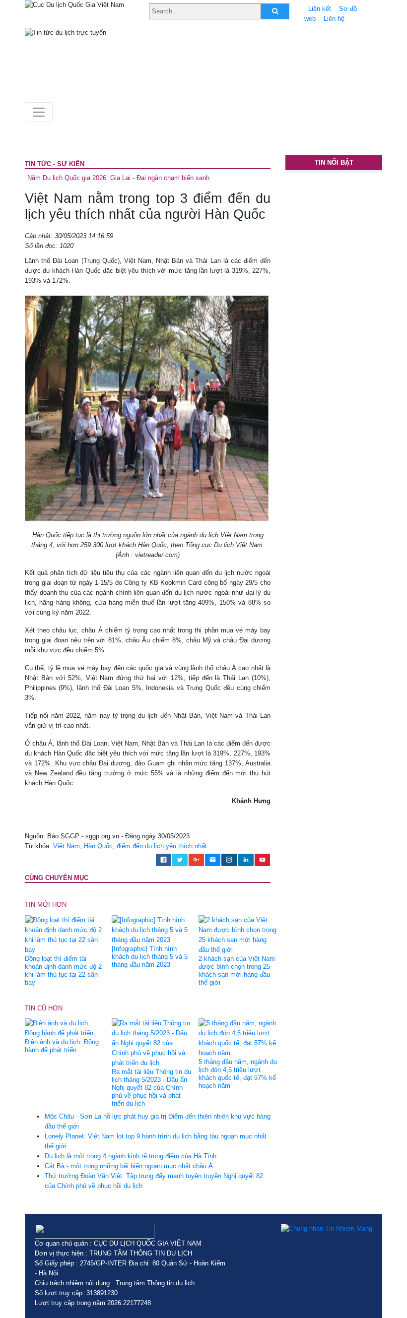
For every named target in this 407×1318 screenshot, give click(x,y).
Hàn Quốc (98, 846)
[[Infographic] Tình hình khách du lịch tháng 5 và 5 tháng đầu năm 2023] (151, 929)
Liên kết (319, 8)
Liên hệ (334, 18)
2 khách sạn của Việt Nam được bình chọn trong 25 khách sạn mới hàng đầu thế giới (237, 970)
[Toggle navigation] (39, 112)
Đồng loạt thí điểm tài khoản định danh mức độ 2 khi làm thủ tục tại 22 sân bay (63, 970)
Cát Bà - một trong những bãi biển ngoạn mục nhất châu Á (129, 1166)
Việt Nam (66, 846)
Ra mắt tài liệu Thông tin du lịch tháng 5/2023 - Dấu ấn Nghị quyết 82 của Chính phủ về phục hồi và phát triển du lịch (151, 1087)
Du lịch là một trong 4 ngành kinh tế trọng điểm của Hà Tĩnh (130, 1156)
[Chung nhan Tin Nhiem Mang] (326, 1229)
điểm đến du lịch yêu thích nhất (162, 846)
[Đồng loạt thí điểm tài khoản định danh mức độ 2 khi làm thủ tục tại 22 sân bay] (64, 934)
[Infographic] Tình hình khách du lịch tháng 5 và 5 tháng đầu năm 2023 (150, 956)
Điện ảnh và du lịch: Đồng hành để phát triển (62, 1046)
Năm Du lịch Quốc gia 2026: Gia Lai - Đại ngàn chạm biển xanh (118, 178)
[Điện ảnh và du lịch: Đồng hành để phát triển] (64, 1028)
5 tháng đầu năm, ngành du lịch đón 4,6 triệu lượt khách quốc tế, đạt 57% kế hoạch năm (238, 1073)
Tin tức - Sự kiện (54, 164)
